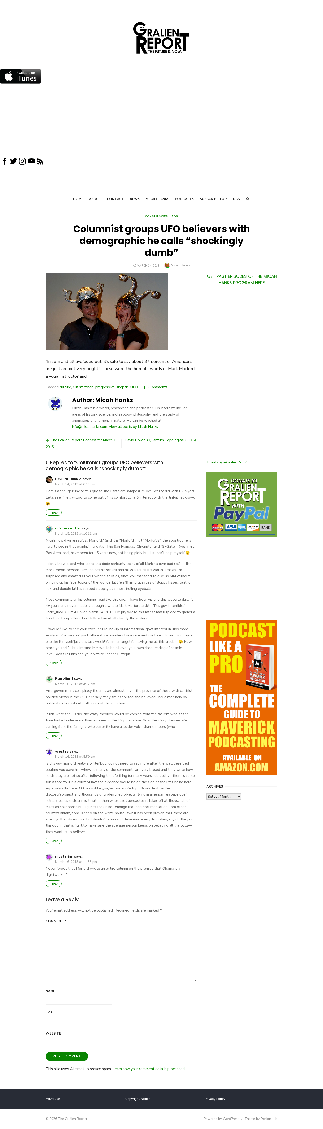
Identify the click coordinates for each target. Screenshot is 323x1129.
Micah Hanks (157, 199)
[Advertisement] (161, 122)
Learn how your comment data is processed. (149, 1068)
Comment (56, 921)
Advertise (53, 1099)
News (135, 199)
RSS (236, 199)
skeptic (122, 387)
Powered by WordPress (221, 1118)
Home (78, 199)
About (95, 199)
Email (51, 1012)
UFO (134, 387)
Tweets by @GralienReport (227, 462)
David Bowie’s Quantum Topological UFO (158, 440)
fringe (89, 387)
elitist (78, 387)
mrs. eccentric (68, 528)
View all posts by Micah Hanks (133, 426)
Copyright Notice (137, 1099)
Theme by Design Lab (260, 1118)
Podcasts (184, 199)
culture (65, 387)
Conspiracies (156, 216)
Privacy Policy (215, 1099)
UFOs (174, 216)
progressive (105, 387)
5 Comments (157, 387)
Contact (115, 199)
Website (53, 1033)
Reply (53, 513)
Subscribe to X (213, 199)
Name (50, 991)
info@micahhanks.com (89, 426)
